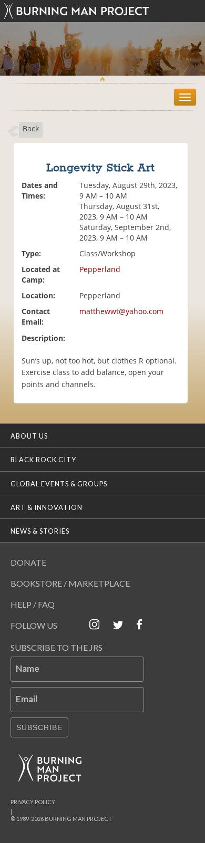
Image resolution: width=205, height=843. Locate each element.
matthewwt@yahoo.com (121, 311)
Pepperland (99, 269)
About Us (29, 436)
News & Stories (40, 531)
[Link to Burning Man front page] (102, 11)
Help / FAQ (33, 604)
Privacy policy (33, 801)
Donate (28, 562)
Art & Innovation (47, 507)
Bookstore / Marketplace (70, 583)
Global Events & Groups (59, 484)
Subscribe (39, 727)
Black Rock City (43, 459)
